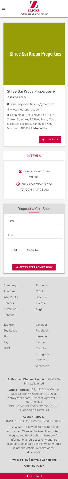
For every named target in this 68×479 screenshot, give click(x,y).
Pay (5, 342)
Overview (34, 155)
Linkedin (41, 336)
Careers (8, 303)
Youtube (41, 348)
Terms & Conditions (44, 459)
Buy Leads (10, 330)
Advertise (9, 309)
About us (9, 291)
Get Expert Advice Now (34, 267)
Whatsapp (42, 366)
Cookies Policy (34, 465)
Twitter (40, 342)
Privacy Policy (19, 459)
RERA (7, 348)
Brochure (42, 297)
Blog (6, 336)
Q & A (39, 291)
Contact (8, 315)
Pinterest (42, 360)
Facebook (42, 330)
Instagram (42, 354)
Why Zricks (10, 297)
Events (40, 303)
